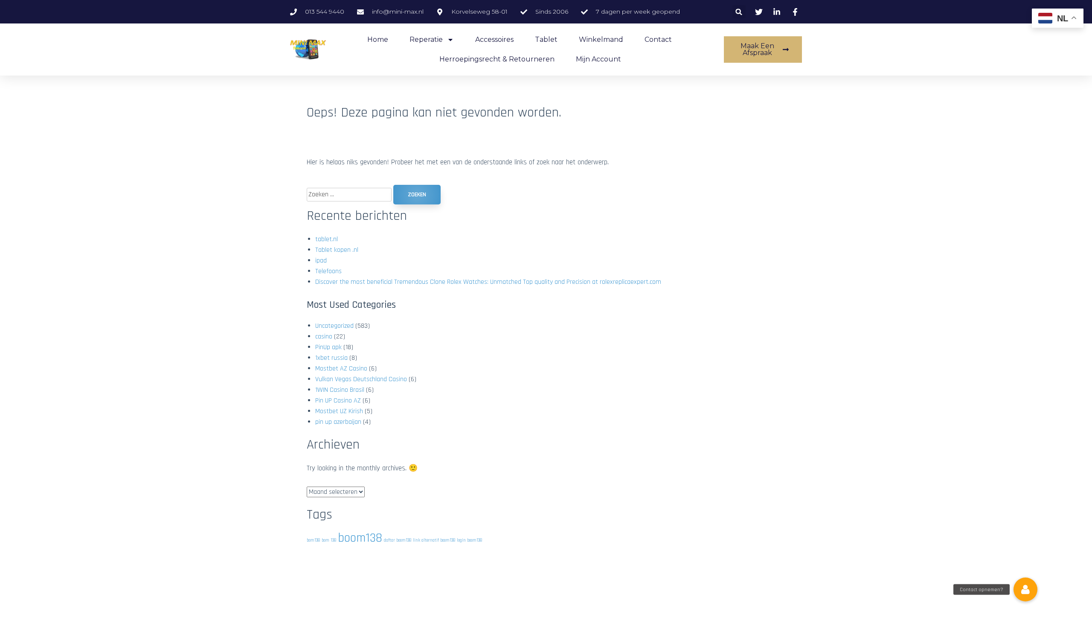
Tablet (546, 39)
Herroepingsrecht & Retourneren (497, 59)
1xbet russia (331, 357)
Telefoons (328, 271)
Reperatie (426, 39)
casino (323, 336)
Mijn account (598, 59)
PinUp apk (328, 347)
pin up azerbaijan (338, 421)
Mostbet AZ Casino (341, 368)
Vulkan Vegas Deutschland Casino (361, 379)
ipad (321, 260)
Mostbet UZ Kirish (339, 411)
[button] (739, 11)
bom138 (313, 540)
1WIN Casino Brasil (339, 389)
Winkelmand (601, 39)
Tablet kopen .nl (336, 249)
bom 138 (329, 540)
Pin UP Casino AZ (338, 400)
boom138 (360, 538)
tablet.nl (326, 239)
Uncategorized (334, 325)
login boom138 (469, 540)
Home (377, 39)
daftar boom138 (397, 540)
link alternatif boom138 (434, 540)
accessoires (494, 39)
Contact (658, 39)
